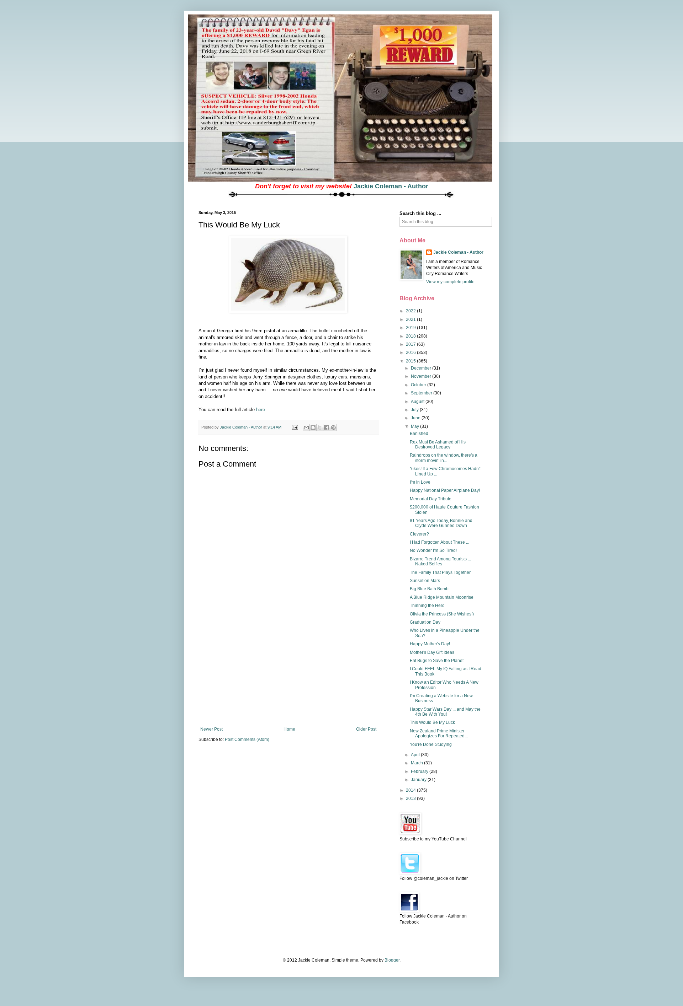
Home (289, 729)
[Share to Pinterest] (333, 427)
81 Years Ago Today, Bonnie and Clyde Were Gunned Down (441, 523)
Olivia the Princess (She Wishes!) (442, 614)
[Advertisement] (288, 673)
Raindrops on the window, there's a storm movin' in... (443, 458)
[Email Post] (294, 427)
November (421, 376)
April (416, 754)
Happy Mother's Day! (430, 643)
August (418, 401)
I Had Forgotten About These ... (439, 542)
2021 (411, 319)
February (420, 771)
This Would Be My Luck (432, 722)
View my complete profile (450, 281)
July (415, 409)
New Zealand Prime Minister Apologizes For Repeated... (439, 733)
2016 (411, 352)
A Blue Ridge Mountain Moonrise (441, 597)
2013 (411, 798)
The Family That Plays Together (440, 572)
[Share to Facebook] (326, 427)
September (422, 393)
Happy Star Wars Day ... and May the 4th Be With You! (445, 712)
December (421, 368)
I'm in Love (420, 482)
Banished (419, 433)
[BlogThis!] (313, 427)
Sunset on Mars (425, 580)
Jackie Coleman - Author (391, 186)
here (260, 409)
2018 (411, 336)
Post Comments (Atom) (247, 739)
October (419, 384)
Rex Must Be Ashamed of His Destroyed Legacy (438, 445)
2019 (411, 327)
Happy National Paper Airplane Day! (445, 490)
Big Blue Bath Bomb (429, 588)
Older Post (366, 729)
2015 (411, 361)
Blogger (392, 960)
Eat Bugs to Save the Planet (437, 660)
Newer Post (211, 729)
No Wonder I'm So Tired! (433, 550)
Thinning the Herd (427, 605)
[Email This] (306, 427)
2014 (411, 790)
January (419, 779)
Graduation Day (425, 622)
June (416, 417)
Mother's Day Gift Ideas (432, 652)
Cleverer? (419, 534)
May (415, 426)
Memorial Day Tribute (430, 498)
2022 (411, 310)
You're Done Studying (431, 744)
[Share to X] (319, 427)
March (417, 762)
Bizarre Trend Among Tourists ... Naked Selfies (440, 561)
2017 (411, 344)
